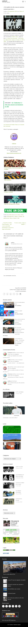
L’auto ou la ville (19, 466)
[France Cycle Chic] (11, 526)
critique (16, 216)
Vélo (22, 214)
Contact (20, 294)
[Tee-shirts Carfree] (14, 416)
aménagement (10, 216)
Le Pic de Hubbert (19, 392)
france (11, 218)
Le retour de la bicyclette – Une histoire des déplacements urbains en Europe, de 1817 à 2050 (14, 40)
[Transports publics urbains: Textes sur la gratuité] (12, 449)
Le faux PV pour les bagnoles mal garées (17, 580)
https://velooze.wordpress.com (14, 153)
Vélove (21, 11)
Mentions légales (17, 624)
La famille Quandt (11, 593)
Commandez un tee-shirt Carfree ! (10, 417)
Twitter (7, 294)
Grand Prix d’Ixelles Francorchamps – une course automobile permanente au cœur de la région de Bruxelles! (7, 226)
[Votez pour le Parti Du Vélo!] (11, 543)
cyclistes (20, 216)
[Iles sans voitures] (12, 441)
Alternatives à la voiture (14, 214)
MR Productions (12, 620)
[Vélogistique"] (12, 433)
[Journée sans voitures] (11, 534)
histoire (15, 218)
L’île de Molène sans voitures (14, 589)
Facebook (4, 294)
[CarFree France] (6, 550)
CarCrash (15, 381)
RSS (17, 294)
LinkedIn (10, 294)
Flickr (14, 294)
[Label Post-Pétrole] (6, 553)
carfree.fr (4, 1)
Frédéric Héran (15, 36)
